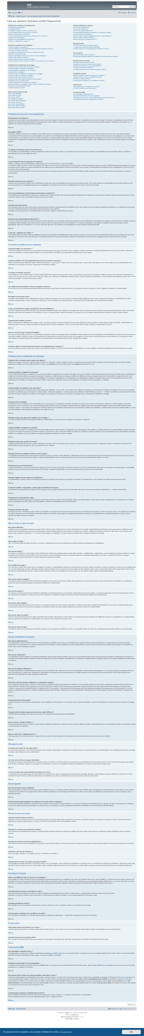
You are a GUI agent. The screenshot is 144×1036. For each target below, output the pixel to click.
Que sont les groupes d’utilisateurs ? (83, 30)
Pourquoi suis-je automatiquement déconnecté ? (21, 39)
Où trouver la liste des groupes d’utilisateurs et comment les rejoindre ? (92, 32)
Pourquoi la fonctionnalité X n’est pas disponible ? (86, 95)
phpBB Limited (57, 953)
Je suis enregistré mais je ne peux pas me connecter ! (23, 32)
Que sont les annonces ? (15, 102)
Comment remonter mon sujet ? (17, 87)
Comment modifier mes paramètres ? (18, 47)
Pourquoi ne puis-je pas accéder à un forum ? (20, 77)
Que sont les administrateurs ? (81, 27)
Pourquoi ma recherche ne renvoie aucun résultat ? (87, 64)
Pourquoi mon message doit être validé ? (19, 86)
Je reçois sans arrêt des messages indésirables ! (86, 47)
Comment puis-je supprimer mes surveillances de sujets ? (89, 80)
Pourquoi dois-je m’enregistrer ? (17, 27)
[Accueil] (17, 5)
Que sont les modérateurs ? (81, 29)
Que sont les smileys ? (14, 97)
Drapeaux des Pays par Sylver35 (69, 1016)
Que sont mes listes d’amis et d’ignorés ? (84, 54)
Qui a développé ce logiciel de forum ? (83, 94)
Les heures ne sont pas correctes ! (18, 50)
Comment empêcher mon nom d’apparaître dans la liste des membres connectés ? (30, 48)
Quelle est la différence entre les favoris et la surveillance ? (89, 75)
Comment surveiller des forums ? (82, 78)
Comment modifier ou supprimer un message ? (21, 68)
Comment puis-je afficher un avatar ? (18, 57)
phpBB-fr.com (75, 1014)
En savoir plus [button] (66, 1032)
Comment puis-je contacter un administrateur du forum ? (88, 99)
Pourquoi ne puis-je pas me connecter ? (19, 34)
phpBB (110, 300)
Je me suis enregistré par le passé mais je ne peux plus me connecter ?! (28, 36)
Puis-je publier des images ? (16, 99)
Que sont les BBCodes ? (15, 93)
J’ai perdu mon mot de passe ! (16, 37)
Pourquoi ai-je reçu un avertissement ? (18, 80)
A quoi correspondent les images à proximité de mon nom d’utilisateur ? (27, 55)
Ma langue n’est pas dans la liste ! (17, 54)
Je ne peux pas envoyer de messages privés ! (86, 45)
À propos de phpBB (46, 955)
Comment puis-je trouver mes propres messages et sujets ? (89, 69)
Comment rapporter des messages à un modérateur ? (23, 82)
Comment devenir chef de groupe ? (82, 34)
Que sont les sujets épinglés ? (16, 104)
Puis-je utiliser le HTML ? (15, 95)
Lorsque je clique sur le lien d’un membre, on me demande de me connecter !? (31, 61)
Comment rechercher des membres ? (83, 67)
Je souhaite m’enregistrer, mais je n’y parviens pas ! (22, 30)
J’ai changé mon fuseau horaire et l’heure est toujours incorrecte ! (26, 52)
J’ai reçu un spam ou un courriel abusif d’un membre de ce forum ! (91, 48)
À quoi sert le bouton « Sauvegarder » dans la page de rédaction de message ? (29, 84)
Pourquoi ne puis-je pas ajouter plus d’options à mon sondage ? (25, 73)
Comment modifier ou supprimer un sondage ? (21, 75)
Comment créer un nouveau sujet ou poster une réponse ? (24, 67)
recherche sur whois (123, 977)
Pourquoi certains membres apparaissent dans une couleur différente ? (92, 36)
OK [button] (131, 1032)
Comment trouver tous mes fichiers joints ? (85, 88)
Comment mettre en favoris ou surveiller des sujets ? (87, 77)
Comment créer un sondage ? (16, 72)
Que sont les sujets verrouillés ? (17, 105)
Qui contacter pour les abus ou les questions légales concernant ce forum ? (94, 97)
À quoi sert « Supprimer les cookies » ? (19, 41)
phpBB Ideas (101, 965)
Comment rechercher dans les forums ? (84, 62)
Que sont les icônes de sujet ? (16, 107)
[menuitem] (20, 12)
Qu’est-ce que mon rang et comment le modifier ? (21, 59)
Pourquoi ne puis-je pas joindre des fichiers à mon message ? (25, 79)
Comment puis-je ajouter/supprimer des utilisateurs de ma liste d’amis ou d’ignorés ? (96, 56)
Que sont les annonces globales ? (17, 100)
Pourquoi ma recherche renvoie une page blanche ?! (87, 66)
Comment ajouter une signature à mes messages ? (22, 70)
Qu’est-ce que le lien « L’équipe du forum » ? (85, 39)
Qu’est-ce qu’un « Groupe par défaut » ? (84, 37)
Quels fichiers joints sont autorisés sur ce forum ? (86, 86)
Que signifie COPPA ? (14, 29)
